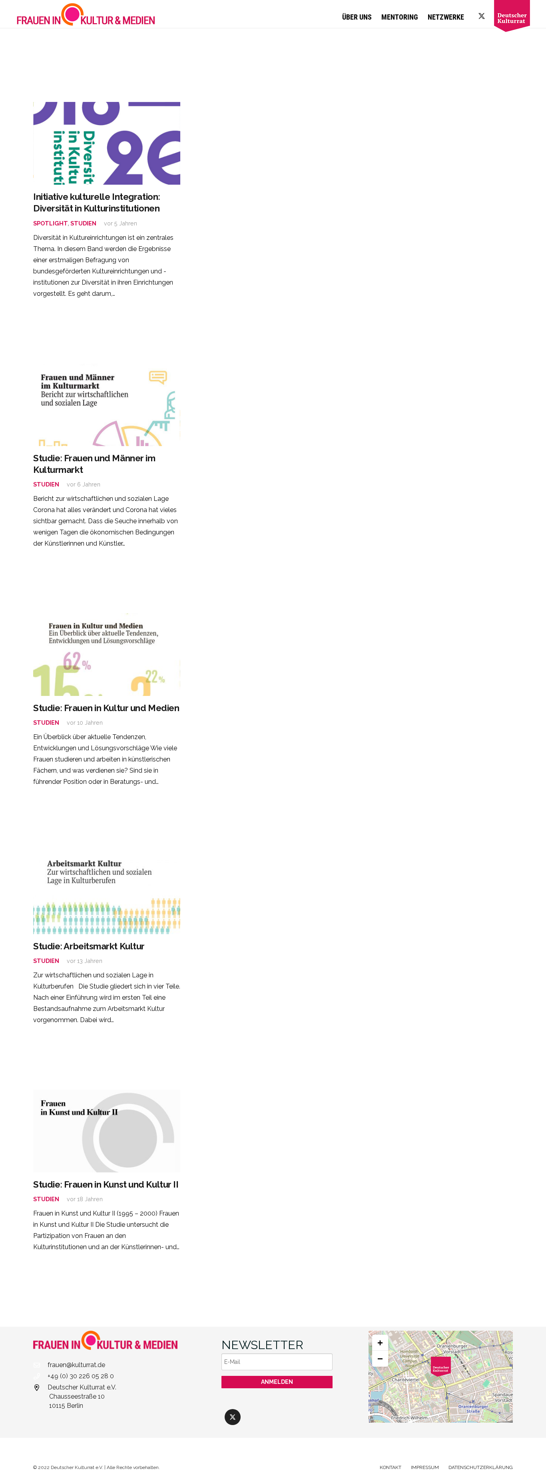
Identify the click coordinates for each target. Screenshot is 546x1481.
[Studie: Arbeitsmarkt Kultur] (106, 892)
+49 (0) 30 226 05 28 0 (81, 1376)
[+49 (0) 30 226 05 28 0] (40, 1376)
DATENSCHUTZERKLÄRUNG (480, 1467)
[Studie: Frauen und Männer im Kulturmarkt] (106, 404)
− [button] (380, 1358)
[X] (481, 16)
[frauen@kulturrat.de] (40, 1365)
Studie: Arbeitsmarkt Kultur (89, 946)
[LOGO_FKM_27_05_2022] (86, 14)
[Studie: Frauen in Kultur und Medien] (106, 654)
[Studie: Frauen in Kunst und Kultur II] (106, 1131)
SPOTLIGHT (50, 223)
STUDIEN (83, 223)
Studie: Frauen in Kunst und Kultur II (105, 1184)
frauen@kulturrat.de (76, 1365)
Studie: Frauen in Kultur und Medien (106, 708)
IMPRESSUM (425, 1467)
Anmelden (277, 1382)
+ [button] (380, 1342)
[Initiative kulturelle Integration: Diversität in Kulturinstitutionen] (106, 143)
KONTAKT (390, 1467)
